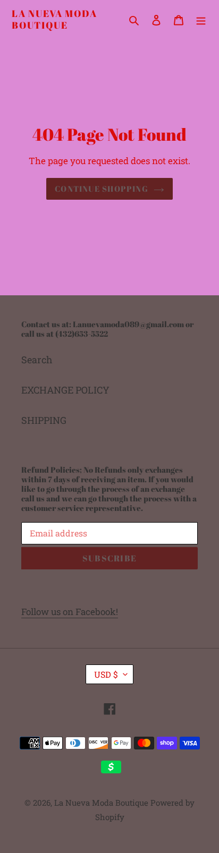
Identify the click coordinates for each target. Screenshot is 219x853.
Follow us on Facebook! (69, 611)
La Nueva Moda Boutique (54, 19)
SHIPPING (43, 420)
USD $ (106, 674)
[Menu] (201, 19)
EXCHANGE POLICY (65, 389)
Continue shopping (101, 188)
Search (37, 359)
